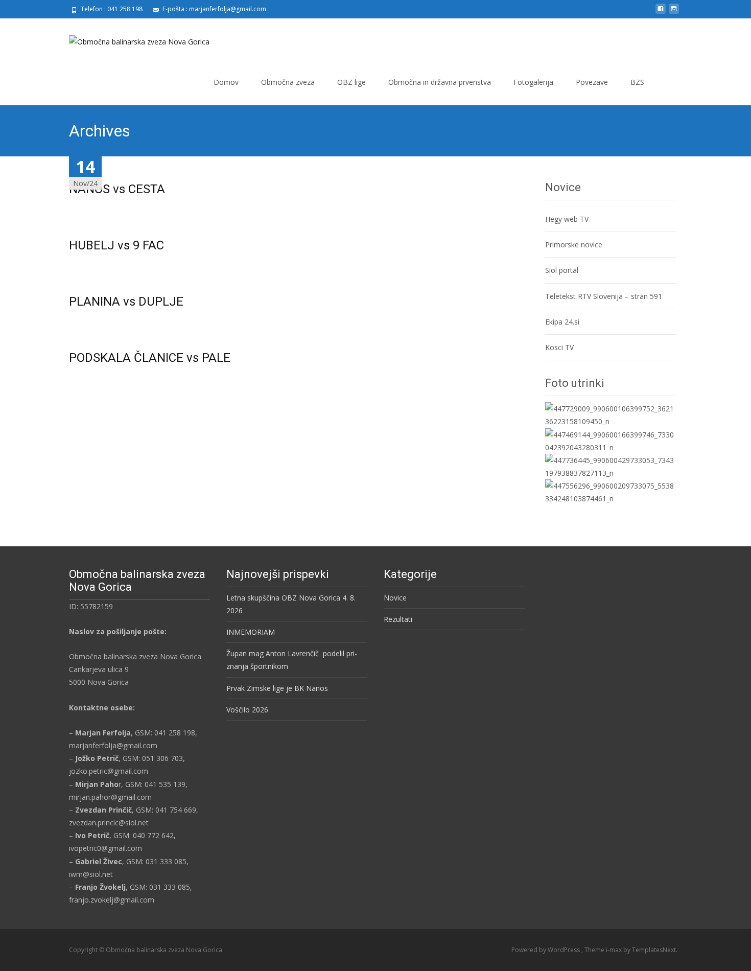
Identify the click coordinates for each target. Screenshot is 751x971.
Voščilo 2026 (247, 709)
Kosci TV (559, 347)
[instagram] (674, 12)
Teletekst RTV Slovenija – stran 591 (603, 296)
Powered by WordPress (546, 949)
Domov (226, 82)
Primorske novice (573, 244)
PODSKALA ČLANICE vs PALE (149, 358)
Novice (395, 598)
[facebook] (660, 12)
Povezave (592, 82)
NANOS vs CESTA (117, 189)
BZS (637, 82)
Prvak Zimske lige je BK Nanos (277, 688)
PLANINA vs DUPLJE (126, 301)
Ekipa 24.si (562, 322)
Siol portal (561, 270)
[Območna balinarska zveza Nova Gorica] (131, 38)
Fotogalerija (533, 82)
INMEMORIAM (250, 632)
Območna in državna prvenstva (439, 82)
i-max (614, 949)
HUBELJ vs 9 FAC (116, 245)
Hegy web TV (567, 219)
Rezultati (398, 619)
